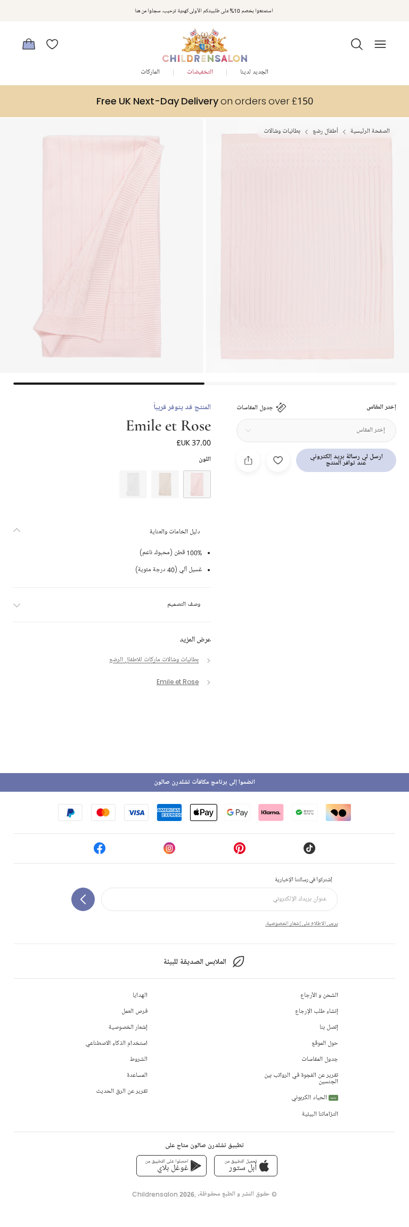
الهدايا (140, 995)
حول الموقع (325, 1043)
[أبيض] (133, 484)
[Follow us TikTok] (309, 851)
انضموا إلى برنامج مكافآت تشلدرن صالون (204, 782)
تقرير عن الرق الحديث (122, 1091)
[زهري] (197, 484)
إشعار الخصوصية (128, 1027)
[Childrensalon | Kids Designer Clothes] (204, 41)
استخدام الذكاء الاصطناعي (116, 1043)
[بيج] (165, 484)
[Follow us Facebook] (99, 851)
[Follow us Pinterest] (240, 851)
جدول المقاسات (319, 1059)
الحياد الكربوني (314, 1097)
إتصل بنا (329, 1027)
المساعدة (137, 1075)
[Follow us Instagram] (169, 851)
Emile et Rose (168, 424)
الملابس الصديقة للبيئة (194, 962)
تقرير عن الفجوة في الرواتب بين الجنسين (301, 1078)
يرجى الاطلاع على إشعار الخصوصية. (301, 923)
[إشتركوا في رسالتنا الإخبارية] (83, 899)
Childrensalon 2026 (163, 1194)
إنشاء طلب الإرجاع (316, 1011)
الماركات (150, 72)
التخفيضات (200, 72)
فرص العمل (134, 1011)
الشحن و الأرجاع (319, 995)
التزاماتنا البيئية (320, 1114)
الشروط (139, 1059)
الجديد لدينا (254, 72)
